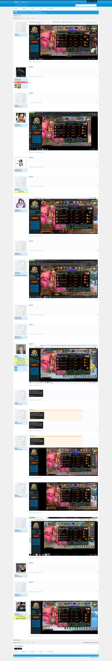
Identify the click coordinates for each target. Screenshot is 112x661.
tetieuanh (17, 594)
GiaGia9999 (17, 124)
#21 (97, 61)
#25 (97, 167)
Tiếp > (33, 18)
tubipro (16, 105)
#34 (97, 430)
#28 (97, 250)
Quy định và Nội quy (94, 657)
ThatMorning (18, 317)
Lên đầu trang (93, 655)
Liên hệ (79, 655)
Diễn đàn (17, 2)
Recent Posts (26, 5)
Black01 (16, 495)
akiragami (17, 210)
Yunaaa (16, 34)
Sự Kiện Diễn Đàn (24, 13)
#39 (97, 591)
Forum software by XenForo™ (25, 657)
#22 (97, 76)
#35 (97, 477)
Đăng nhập (90, 1)
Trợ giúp (83, 655)
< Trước (22, 18)
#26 (97, 186)
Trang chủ (88, 655)
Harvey (33, 13)
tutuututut (17, 272)
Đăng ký (94, 1)
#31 (97, 334)
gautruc (16, 575)
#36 (97, 512)
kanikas (16, 356)
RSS (97, 655)
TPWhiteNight (18, 169)
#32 (97, 385)
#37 (97, 557)
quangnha (17, 253)
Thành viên (24, 2)
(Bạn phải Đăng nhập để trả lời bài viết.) (91, 642)
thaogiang (17, 530)
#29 (97, 300)
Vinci (20, 15)
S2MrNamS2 (18, 79)
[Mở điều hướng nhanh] (97, 8)
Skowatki (17, 613)
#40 (97, 636)
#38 (97, 572)
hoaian (16, 402)
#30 (97, 314)
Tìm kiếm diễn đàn (18, 5)
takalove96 (17, 336)
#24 (97, 152)
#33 (97, 400)
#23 (97, 102)
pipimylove (17, 189)
